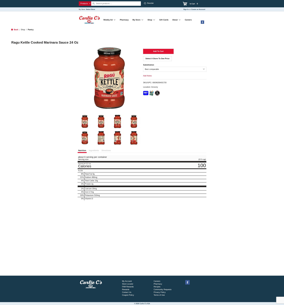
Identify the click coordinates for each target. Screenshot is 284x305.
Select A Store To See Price (157, 58)
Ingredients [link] (94, 150)
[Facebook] (202, 23)
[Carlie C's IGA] (89, 20)
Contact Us (126, 292)
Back (15, 30)
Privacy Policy (160, 292)
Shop (23, 30)
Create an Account (198, 9)
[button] (85, 121)
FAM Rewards (128, 287)
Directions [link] (106, 150)
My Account (127, 281)
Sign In (186, 9)
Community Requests (163, 289)
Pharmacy (158, 284)
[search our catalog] (93, 3)
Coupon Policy (128, 295)
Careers (157, 281)
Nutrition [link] (82, 150)
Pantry (31, 30)
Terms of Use (159, 295)
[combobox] (85, 3)
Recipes (157, 287)
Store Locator (127, 284)
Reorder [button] (150, 3)
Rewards (125, 289)
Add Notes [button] (147, 76)
